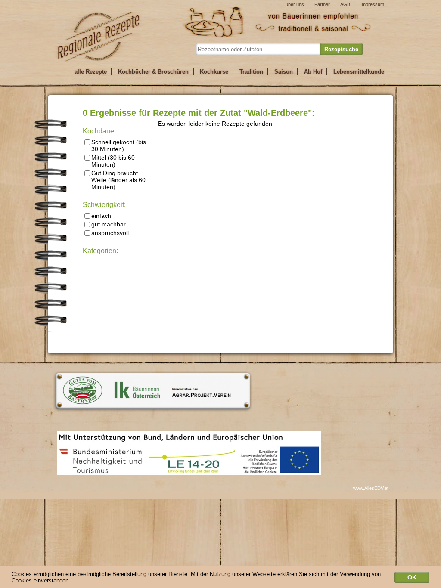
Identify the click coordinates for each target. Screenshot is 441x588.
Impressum (372, 4)
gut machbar (108, 224)
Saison (283, 71)
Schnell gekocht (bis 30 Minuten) (118, 145)
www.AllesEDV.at (370, 488)
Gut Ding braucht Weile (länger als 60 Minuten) (118, 180)
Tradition (251, 71)
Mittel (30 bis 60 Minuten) (113, 161)
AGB (345, 4)
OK (411, 577)
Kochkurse (214, 71)
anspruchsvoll (110, 232)
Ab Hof (313, 71)
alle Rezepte (91, 71)
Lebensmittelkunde (358, 71)
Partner (322, 4)
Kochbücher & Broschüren (153, 71)
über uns (295, 4)
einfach (101, 215)
